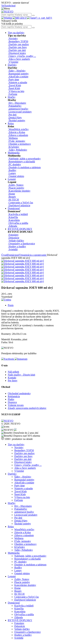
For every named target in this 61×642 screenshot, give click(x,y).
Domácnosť (14, 208)
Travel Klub (20, 491)
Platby (11, 399)
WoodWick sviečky (24, 529)
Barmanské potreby (24, 479)
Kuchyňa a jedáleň (24, 605)
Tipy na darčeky (16, 32)
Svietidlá (18, 637)
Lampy (18, 570)
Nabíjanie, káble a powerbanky (30, 555)
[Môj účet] (19, 17)
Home (17, 588)
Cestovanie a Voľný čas (26, 596)
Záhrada (18, 617)
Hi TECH (19, 594)
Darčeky (12, 64)
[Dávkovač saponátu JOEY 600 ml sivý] (22, 260)
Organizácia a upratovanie (33, 255)
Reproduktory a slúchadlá (27, 558)
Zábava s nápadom (24, 535)
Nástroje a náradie (23, 488)
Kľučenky (19, 547)
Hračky (11, 97)
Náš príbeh (13, 371)
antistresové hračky (24, 512)
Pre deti (18, 517)
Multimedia (14, 152)
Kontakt (12, 377)
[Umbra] (6, 299)
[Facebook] (8, 359)
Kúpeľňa (19, 608)
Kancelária (19, 611)
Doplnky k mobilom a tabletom (30, 564)
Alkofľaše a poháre (24, 482)
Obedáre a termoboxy (25, 544)
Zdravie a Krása (22, 532)
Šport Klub (20, 494)
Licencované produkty (25, 514)
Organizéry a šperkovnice (27, 632)
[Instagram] (21, 359)
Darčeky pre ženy (23, 456)
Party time (19, 485)
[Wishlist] (7, 17)
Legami (12, 179)
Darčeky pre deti (22, 459)
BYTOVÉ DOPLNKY (20, 229)
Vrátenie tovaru (16, 405)
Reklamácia (14, 396)
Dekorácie (19, 626)
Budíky (18, 567)
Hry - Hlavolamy (23, 506)
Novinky (18, 447)
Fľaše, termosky (22, 541)
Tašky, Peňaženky (23, 550)
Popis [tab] (11, 305)
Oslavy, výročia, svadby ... (28, 465)
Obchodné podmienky (19, 393)
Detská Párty (20, 520)
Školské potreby (22, 523)
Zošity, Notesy (21, 579)
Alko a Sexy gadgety (25, 468)
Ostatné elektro (22, 573)
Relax (11, 123)
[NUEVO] (7, 11)
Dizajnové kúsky (23, 462)
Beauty (18, 591)
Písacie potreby (22, 582)
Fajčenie (18, 500)
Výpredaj (19, 470)
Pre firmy (12, 380)
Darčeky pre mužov (24, 453)
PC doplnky (20, 561)
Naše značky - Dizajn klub (21, 374)
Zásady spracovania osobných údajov (27, 408)
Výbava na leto (22, 497)
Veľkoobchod (8, 5)
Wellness (18, 538)
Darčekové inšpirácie (25, 599)
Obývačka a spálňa (24, 614)
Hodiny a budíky (23, 635)
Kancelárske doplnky (25, 585)
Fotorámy (19, 623)
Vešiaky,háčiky (22, 629)
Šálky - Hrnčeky (22, 476)
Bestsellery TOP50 (24, 450)
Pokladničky (20, 509)
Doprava (12, 402)
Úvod (4, 255)
